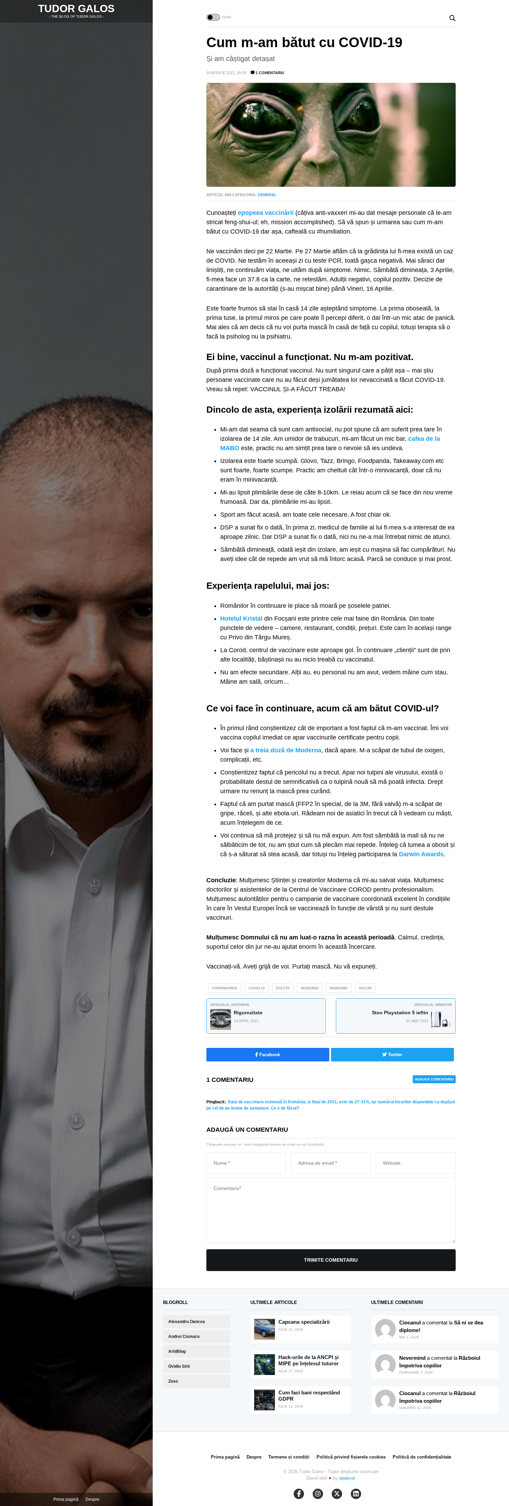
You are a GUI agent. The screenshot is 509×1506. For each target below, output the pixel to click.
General (267, 195)
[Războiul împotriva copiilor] (385, 1400)
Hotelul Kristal (241, 618)
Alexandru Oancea (186, 1321)
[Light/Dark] (213, 17)
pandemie (339, 988)
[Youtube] (318, 1494)
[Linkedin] (356, 1494)
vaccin (365, 988)
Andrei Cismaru (183, 1336)
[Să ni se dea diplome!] (385, 1364)
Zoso (173, 1381)
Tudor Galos (76, 8)
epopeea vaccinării (266, 212)
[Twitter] (337, 1494)
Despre (92, 1499)
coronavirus (225, 988)
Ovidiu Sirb (179, 1366)
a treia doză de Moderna (285, 750)
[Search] (452, 18)
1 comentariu (269, 73)
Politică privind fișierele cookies (351, 1457)
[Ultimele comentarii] (385, 1329)
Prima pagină (66, 1499)
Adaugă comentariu (434, 1079)
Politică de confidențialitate (422, 1457)
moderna (310, 988)
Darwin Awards (421, 854)
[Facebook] (299, 1494)
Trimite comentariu (331, 1260)
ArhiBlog (177, 1351)
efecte (283, 988)
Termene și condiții (289, 1457)
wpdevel (347, 1478)
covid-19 (257, 988)
